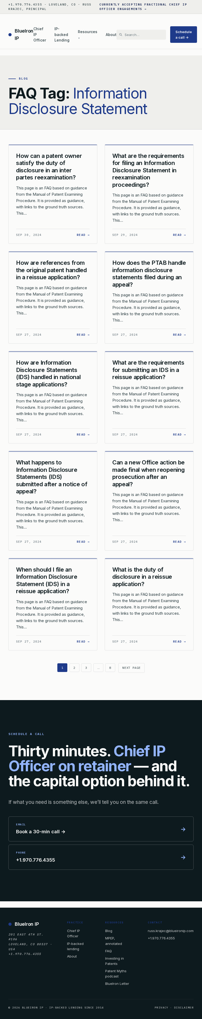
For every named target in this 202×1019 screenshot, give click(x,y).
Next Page (131, 668)
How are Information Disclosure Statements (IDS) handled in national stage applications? (48, 373)
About (111, 34)
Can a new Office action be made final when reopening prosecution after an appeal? (148, 473)
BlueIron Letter (117, 983)
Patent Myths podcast (116, 973)
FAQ (108, 951)
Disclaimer (184, 1007)
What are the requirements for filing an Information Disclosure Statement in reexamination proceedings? (148, 170)
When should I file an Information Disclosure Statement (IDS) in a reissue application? (46, 580)
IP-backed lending (75, 946)
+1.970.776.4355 (161, 938)
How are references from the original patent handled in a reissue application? (51, 270)
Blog (108, 931)
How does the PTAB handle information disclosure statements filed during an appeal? (149, 273)
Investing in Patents (114, 961)
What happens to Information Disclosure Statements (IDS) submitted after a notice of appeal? (51, 477)
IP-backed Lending (61, 34)
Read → (83, 235)
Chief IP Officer (39, 34)
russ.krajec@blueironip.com (171, 931)
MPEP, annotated (113, 940)
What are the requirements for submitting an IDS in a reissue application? (148, 369)
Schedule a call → (183, 34)
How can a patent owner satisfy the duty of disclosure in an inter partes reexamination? (49, 166)
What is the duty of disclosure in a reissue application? (142, 576)
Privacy (161, 1007)
